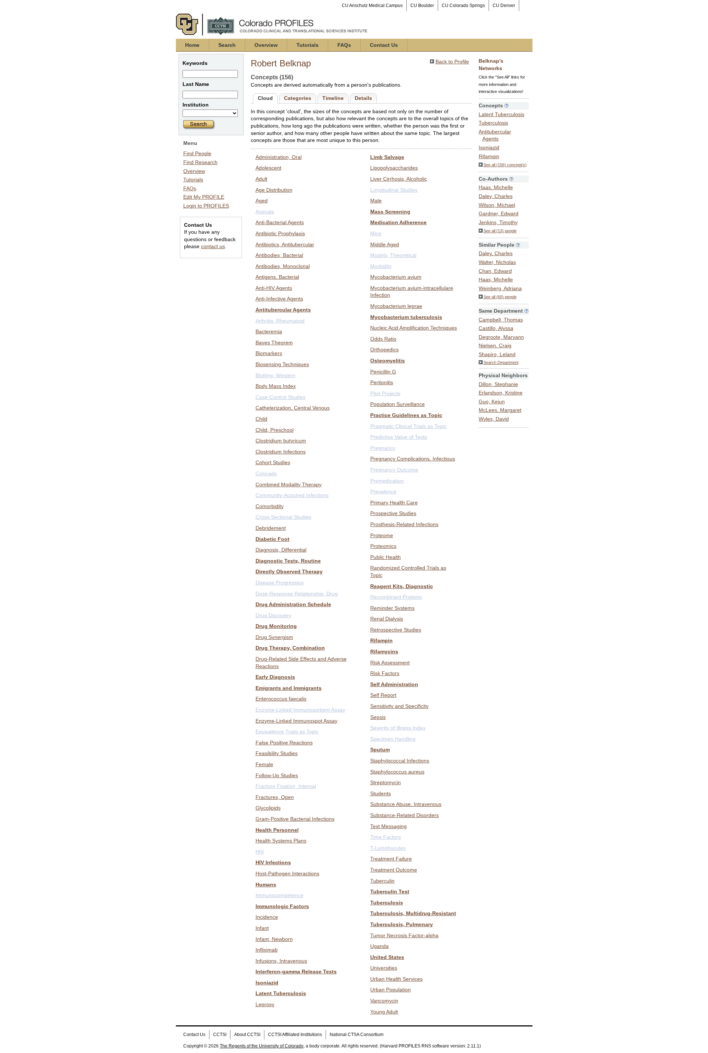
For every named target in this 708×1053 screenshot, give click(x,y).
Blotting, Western (275, 375)
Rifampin (381, 640)
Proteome (381, 535)
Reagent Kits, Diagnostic (401, 586)
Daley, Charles (496, 196)
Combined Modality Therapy (289, 484)
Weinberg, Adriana (500, 288)
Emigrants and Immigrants (289, 688)
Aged (262, 201)
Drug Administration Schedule (293, 604)
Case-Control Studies (280, 397)
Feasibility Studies (277, 753)
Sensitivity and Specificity (399, 706)
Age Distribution (274, 190)
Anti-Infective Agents (279, 299)
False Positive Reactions (284, 743)
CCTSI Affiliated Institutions (295, 1034)
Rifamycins (384, 651)
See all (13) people (500, 231)
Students (380, 793)
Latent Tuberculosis (281, 993)
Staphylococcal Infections (399, 761)
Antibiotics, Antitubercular (285, 244)
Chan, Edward (495, 271)
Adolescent (268, 168)
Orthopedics (384, 349)
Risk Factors (384, 673)
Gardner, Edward (498, 213)
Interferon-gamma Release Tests (296, 971)
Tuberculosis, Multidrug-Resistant (413, 913)
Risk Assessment (390, 662)
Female (264, 764)
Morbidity (381, 266)
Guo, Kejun (492, 401)
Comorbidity (270, 506)
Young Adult (384, 1012)
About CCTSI (247, 1034)
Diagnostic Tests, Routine (288, 561)
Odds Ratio (383, 339)
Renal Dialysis (386, 619)
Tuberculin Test (389, 891)
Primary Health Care (394, 502)
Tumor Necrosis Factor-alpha (404, 935)
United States (387, 957)
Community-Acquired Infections (292, 495)
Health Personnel (277, 830)
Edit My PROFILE (203, 197)
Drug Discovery (273, 615)
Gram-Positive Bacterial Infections (295, 819)
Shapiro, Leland (497, 354)
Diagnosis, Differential (281, 550)
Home (192, 45)
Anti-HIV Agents (274, 288)
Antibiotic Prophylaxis (280, 233)
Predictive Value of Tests (398, 437)
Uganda (379, 946)
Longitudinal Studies (393, 190)
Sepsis (378, 717)
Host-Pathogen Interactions (287, 873)
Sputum (380, 750)
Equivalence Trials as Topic (287, 731)
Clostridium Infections (281, 452)
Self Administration (394, 684)
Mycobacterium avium (395, 277)
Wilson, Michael (497, 205)
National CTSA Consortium (357, 1034)
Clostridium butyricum (281, 441)
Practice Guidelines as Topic (406, 415)
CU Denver (504, 5)
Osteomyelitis (387, 361)
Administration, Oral (279, 157)
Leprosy (265, 1004)
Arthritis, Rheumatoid (280, 321)
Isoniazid (267, 983)
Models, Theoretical (393, 255)
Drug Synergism (274, 637)
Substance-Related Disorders (404, 815)
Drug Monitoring (276, 626)
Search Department (500, 362)
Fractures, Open (275, 797)
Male (376, 201)
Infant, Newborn (274, 939)
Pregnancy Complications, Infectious (412, 459)
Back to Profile (452, 62)
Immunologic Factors (282, 906)
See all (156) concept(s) (505, 165)
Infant (262, 928)
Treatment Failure (391, 859)
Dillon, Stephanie (498, 384)
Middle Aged (384, 244)
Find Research (200, 162)
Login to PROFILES (206, 206)
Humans (266, 884)
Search (227, 45)
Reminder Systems (392, 608)
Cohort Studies (273, 462)
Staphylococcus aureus (397, 772)
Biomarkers (269, 353)
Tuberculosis (386, 903)
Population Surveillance (397, 404)
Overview (266, 45)
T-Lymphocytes (388, 848)
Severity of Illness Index (398, 728)
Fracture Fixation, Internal (286, 786)
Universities (383, 968)
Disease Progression (280, 582)
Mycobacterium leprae (396, 306)
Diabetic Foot (272, 539)
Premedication (387, 481)
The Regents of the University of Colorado (261, 1046)
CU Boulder (422, 5)
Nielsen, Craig (495, 345)
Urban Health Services (396, 979)
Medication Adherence (398, 222)
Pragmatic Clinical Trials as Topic (408, 426)
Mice (375, 233)
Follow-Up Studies (277, 775)
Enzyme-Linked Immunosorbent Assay (300, 710)
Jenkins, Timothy (498, 222)
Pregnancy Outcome (394, 470)
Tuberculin (382, 881)
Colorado (266, 473)
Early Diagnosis (275, 677)
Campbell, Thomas (501, 320)
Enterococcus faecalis (281, 699)
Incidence (267, 917)
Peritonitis (381, 382)
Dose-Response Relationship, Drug (297, 594)
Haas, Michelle (496, 187)
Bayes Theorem (274, 342)
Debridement (271, 528)
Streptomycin (385, 782)
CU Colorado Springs (463, 5)
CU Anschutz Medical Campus (372, 5)
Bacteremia (269, 331)
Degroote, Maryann (501, 337)
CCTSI (219, 1034)
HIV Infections (273, 862)
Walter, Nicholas (497, 262)
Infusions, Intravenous (281, 961)
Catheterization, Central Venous (293, 408)
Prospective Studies (393, 513)
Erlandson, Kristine (501, 393)
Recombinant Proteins (396, 597)
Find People (197, 153)
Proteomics (383, 546)
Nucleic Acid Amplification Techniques (413, 328)
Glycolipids (268, 808)
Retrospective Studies (395, 630)
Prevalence (383, 491)
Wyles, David (494, 419)
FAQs (344, 45)
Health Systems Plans (281, 841)
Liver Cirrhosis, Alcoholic (398, 179)
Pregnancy (382, 448)
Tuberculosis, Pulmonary (401, 924)
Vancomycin (384, 1001)
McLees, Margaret (500, 410)
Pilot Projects (385, 393)
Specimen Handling (393, 739)
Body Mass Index (276, 386)
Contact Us (384, 45)
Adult (261, 179)
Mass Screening (390, 212)
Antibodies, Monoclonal (283, 266)
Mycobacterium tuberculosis (406, 317)
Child (261, 419)
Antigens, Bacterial (277, 277)
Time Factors (385, 837)
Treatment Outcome (393, 870)
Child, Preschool (275, 430)
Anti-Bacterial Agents (280, 222)
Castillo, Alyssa (496, 328)
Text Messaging (388, 826)
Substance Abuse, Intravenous (405, 804)
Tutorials (307, 45)
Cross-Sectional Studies (283, 517)
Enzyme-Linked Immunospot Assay (296, 721)
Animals (265, 212)
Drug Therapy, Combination (290, 648)
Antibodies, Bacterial (279, 255)
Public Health (385, 557)
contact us (213, 246)
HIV (260, 852)
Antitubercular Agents (283, 310)
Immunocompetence (279, 895)
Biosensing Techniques (282, 364)
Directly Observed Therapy (289, 571)
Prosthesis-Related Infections (404, 524)
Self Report (383, 695)
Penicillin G (383, 372)
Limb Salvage (387, 157)
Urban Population (390, 990)
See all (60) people (500, 297)
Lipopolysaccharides (394, 168)
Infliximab (267, 950)
